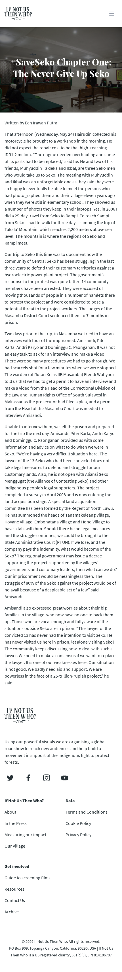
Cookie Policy (78, 823)
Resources (14, 889)
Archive (12, 911)
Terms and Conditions (87, 812)
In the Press (16, 823)
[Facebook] (28, 778)
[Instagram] (46, 778)
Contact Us (15, 900)
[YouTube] (64, 778)
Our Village (15, 846)
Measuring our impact (25, 834)
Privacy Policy (78, 834)
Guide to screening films (28, 877)
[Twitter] (10, 778)
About (10, 812)
